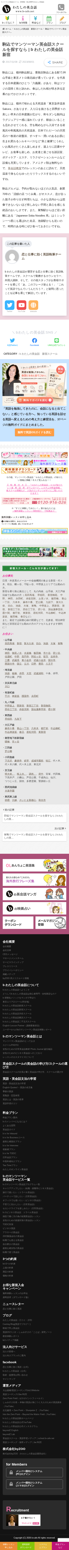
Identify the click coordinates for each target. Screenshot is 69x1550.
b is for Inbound (10, 1133)
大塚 (26, 605)
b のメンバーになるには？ (15, 1121)
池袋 (18, 605)
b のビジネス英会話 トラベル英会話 (20, 1212)
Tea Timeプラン (10, 1165)
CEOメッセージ (10, 954)
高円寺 (25, 656)
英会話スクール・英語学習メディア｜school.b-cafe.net (28, 1438)
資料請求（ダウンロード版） (16, 1297)
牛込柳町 (51, 612)
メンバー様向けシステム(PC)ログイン (29, 1472)
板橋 (14, 673)
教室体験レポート (11, 1336)
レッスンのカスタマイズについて (18, 1057)
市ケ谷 (47, 653)
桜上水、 (21, 774)
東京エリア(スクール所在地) (16, 1002)
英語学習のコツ (10, 1103)
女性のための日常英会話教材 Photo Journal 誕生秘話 (27, 1049)
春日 (23, 616)
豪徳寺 (18, 760)
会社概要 (7, 946)
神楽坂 (15, 696)
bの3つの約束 (9, 1263)
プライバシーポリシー (13, 970)
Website (33, 311)
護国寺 (25, 696)
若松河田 (38, 612)
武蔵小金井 (40, 660)
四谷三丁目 (29, 609)
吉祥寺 (54, 656)
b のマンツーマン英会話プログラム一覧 (21, 1184)
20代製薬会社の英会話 (13, 1236)
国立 (19, 663)
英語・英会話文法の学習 (14, 1083)
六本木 (16, 602)
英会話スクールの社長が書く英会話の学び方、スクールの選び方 (33, 1072)
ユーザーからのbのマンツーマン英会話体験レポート (27, 1029)
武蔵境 (15, 660)
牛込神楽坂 (11, 732)
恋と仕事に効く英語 (12, 1309)
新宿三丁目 (14, 609)
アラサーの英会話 (11, 1232)
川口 (7, 686)
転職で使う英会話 (11, 1252)
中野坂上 (44, 605)
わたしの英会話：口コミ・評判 (17, 1320)
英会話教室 (15, 168)
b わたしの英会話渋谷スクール (17, 1013)
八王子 (49, 663)
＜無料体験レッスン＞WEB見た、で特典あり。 (34, 511)
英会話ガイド (9, 1129)
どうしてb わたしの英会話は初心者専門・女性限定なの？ (30, 994)
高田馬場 (29, 595)
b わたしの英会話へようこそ (16, 990)
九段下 (49, 602)
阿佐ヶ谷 (36, 656)
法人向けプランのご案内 (14, 1355)
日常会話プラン (10, 1157)
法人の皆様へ (9, 1351)
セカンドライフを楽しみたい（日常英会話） (23, 1208)
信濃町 (8, 656)
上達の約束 (8, 1267)
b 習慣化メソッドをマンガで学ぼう (19, 998)
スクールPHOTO (10, 1045)
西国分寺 (9, 663)
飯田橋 (55, 598)
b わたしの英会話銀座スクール (17, 1005)
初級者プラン (9, 1149)
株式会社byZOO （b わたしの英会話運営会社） (25, 1453)
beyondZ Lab (9, 1434)
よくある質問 (9, 1125)
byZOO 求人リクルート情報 (16, 978)
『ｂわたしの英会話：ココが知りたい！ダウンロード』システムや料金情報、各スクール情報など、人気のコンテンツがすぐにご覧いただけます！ (34, 489)
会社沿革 (7, 950)
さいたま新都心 (27, 800)
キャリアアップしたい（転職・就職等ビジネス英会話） (29, 1188)
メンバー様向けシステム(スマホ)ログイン (29, 1484)
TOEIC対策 (8, 1224)
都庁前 (16, 612)
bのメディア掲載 (10, 1340)
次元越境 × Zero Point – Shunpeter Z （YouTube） (26, 1410)
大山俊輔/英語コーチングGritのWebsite (21, 1390)
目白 (10, 605)
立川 (26, 663)
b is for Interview (10, 1145)
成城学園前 (37, 760)
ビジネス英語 (9, 1228)
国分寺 (51, 660)
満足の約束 (8, 1271)
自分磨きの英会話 (11, 1244)
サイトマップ (9, 1379)
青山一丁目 (23, 728)
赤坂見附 (31, 598)
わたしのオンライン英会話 (15, 1169)
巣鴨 (33, 605)
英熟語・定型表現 (11, 1095)
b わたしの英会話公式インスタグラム (20, 1426)
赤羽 (21, 673)
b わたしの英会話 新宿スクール (38, 353)
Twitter (10, 311)
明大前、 (9, 774)
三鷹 (7, 660)
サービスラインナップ (13, 962)
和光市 (42, 800)
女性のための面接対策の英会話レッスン (21, 1220)
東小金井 (26, 660)
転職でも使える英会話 (13, 1240)
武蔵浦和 (38, 673)
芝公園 (39, 602)
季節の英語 (8, 1091)
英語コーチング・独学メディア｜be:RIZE (22, 1442)
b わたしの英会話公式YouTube (17, 1422)
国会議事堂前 (55, 609)
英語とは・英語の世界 (13, 1099)
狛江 (48, 760)
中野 (16, 656)
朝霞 (7, 800)
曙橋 (7, 741)
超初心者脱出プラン (12, 1141)
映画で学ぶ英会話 (11, 1328)
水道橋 (27, 653)
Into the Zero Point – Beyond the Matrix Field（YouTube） (30, 1414)
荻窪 (45, 656)
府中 (41, 774)
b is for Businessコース (14, 1137)
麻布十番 (28, 602)
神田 (10, 598)
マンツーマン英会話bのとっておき (19, 1041)
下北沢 (8, 760)
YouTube (21, 311)
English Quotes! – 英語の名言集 (18, 1087)
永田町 (19, 598)
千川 (7, 696)
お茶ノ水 (43, 598)
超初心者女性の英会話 (13, 1248)
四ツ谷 (41, 609)
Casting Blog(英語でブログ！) (16, 1324)
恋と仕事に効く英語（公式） (16, 1367)
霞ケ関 (6, 612)
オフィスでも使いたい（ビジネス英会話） (22, 1200)
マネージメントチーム (13, 958)
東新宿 (26, 612)
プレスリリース (10, 966)
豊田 (41, 663)
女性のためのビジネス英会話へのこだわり (22, 1053)
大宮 (28, 673)
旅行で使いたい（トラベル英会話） (19, 1192)
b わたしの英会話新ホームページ (18, 1418)
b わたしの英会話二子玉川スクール (19, 1021)
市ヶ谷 (15, 741)
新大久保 (29, 643)
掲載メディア (9, 974)
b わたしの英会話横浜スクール (17, 1017)
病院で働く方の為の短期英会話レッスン (21, 1216)
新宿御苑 (52, 595)
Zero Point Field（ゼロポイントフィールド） (24, 1398)
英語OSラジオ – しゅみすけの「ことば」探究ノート (27, 1332)
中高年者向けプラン (12, 1161)
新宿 (19, 643)
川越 (14, 800)
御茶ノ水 (17, 653)
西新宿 (55, 605)
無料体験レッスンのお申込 (15, 1293)
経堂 (26, 760)
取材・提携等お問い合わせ (15, 1375)
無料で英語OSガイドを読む (35, 432)
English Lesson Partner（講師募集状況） (22, 1025)
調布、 (32, 774)
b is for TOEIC (9, 1153)
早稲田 (41, 595)
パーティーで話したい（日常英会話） (20, 1196)
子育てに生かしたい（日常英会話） (19, 1204)
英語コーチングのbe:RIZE (15, 1394)
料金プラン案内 (10, 1117)
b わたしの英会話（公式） (15, 1371)
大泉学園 (9, 790)
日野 (33, 663)
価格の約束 (8, 1275)
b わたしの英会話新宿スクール (17, 1009)
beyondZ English (10, 1430)
